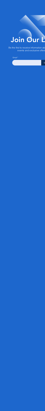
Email (15, 57)
